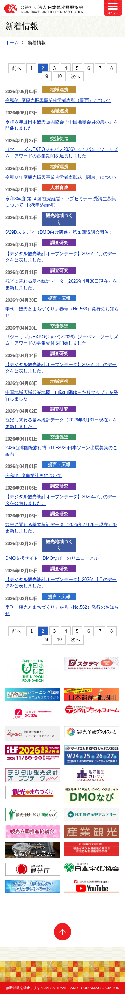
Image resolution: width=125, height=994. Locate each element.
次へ (75, 76)
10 (59, 76)
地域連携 (59, 89)
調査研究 (59, 242)
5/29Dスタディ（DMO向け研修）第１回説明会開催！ (59, 232)
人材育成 (59, 187)
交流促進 (59, 138)
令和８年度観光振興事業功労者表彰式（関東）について (61, 177)
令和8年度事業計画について (33, 475)
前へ (16, 68)
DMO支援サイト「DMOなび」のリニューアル (51, 558)
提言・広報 (59, 298)
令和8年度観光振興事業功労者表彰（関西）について (58, 100)
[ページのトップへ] (62, 931)
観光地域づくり (59, 219)
